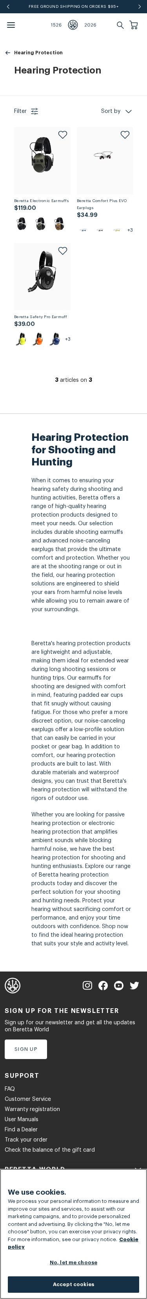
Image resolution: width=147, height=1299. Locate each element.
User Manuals (21, 1119)
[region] (73, 1234)
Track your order (26, 1140)
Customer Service (28, 1099)
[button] (134, 25)
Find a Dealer (21, 1130)
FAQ (10, 1089)
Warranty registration (32, 1109)
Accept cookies (73, 1284)
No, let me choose (73, 1262)
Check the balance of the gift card (50, 1150)
